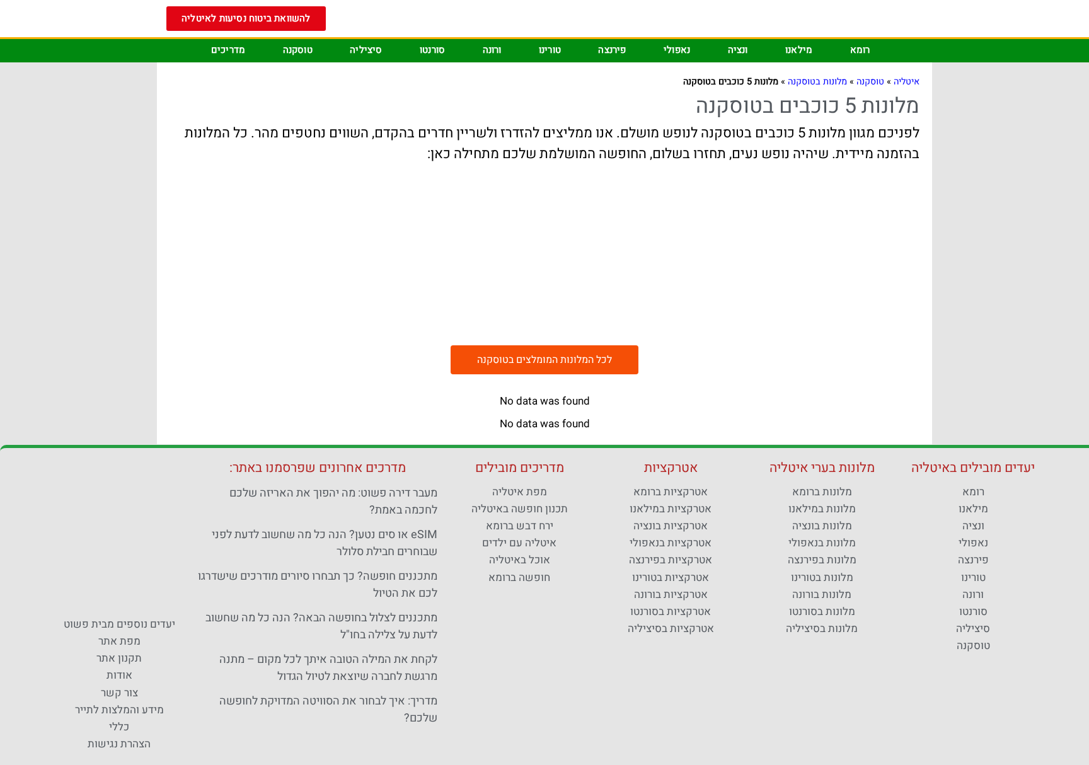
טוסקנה (298, 50)
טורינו (550, 50)
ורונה (492, 50)
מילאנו (798, 50)
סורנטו (432, 50)
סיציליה (366, 50)
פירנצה (612, 50)
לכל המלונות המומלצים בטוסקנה (544, 359)
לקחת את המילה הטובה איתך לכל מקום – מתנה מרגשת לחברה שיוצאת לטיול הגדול (328, 668)
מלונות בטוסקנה (817, 81)
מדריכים (228, 50)
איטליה (906, 81)
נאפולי (677, 50)
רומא (860, 50)
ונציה (738, 50)
